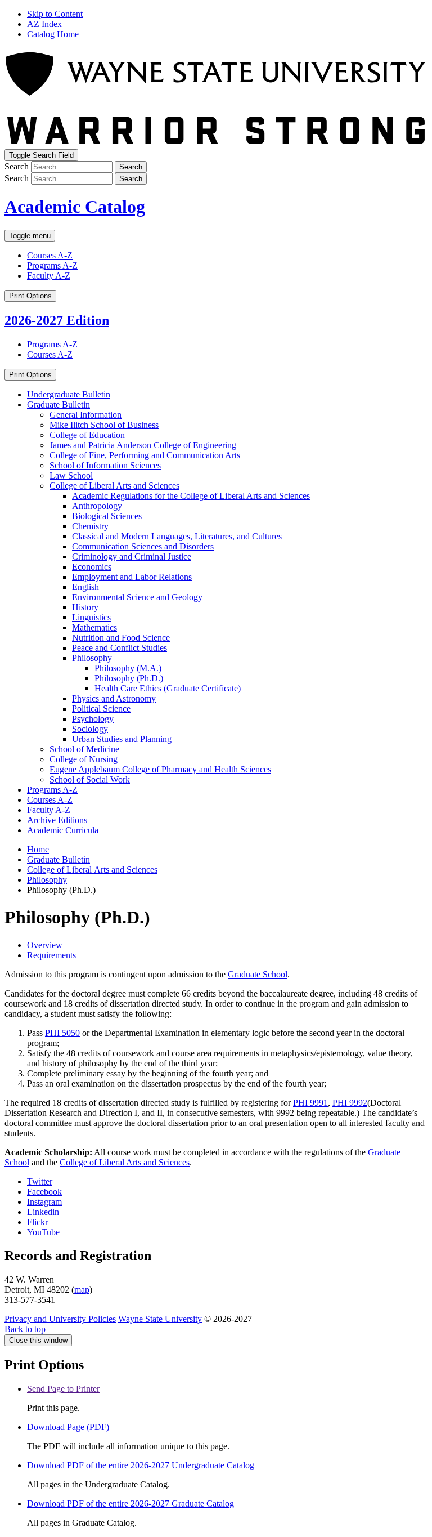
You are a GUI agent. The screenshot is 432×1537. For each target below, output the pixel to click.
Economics (91, 566)
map (81, 1289)
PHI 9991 (310, 1102)
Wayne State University (160, 1319)
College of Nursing (84, 759)
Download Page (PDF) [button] (68, 1427)
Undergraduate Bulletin (68, 394)
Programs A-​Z (52, 789)
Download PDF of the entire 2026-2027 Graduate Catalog (130, 1503)
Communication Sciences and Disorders (143, 546)
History (85, 607)
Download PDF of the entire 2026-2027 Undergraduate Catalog (140, 1465)
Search (16, 166)
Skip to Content (55, 14)
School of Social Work (90, 779)
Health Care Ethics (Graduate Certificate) (167, 688)
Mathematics (94, 627)
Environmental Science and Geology (137, 597)
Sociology (90, 729)
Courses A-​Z (50, 800)
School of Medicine (84, 749)
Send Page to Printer (63, 1388)
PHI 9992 (349, 1102)
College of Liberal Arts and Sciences (114, 485)
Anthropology (97, 506)
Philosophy (92, 658)
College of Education (87, 435)
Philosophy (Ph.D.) (128, 678)
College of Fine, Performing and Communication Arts (145, 455)
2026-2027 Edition (56, 320)
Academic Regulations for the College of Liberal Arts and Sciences (191, 496)
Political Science (101, 708)
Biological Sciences (107, 516)
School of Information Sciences (105, 465)
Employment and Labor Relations (132, 577)
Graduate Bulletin (58, 404)
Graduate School (257, 974)
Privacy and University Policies (60, 1319)
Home (38, 849)
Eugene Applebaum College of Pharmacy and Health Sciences (160, 769)
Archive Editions (57, 820)
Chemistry (90, 526)
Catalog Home (53, 34)
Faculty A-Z (48, 275)
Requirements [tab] (51, 955)
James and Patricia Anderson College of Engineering (143, 445)
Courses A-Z (50, 255)
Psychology (93, 718)
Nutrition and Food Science (121, 637)
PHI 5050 (62, 1033)
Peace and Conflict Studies (119, 648)
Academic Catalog (74, 206)
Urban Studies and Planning (122, 739)
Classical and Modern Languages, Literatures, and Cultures (177, 536)
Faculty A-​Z (48, 810)
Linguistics (91, 617)
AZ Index (44, 24)
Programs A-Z (52, 265)
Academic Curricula (62, 830)
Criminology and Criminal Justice (131, 556)
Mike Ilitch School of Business (104, 425)
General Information (86, 414)
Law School (71, 475)
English (85, 587)
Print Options (30, 296)
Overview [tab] (44, 945)
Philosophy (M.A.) (127, 668)
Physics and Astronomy (114, 698)
